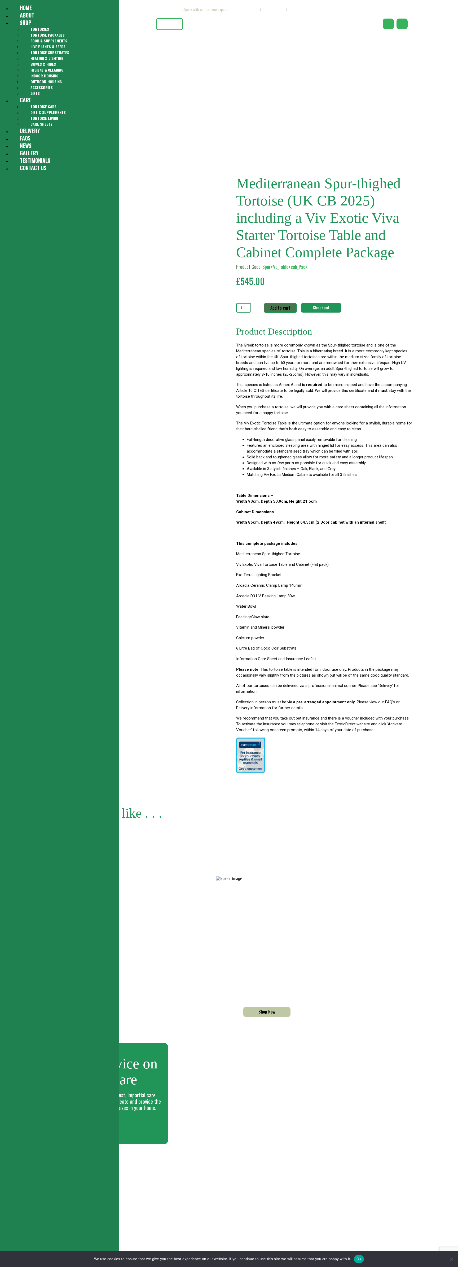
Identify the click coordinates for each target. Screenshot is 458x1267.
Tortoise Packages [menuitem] (47, 35)
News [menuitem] (26, 146)
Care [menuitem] (25, 100)
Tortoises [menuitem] (39, 29)
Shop (169, 23)
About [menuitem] (27, 15)
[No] (451, 1259)
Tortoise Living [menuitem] (44, 118)
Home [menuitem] (26, 8)
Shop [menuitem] (26, 23)
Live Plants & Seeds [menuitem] (47, 46)
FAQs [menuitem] (25, 138)
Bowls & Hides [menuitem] (43, 64)
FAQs (283, 23)
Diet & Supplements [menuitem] (48, 112)
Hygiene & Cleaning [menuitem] (46, 70)
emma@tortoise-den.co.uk (173, 1182)
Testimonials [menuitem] (35, 160)
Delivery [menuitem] (30, 131)
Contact (322, 23)
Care (205, 23)
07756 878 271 (245, 9)
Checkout (321, 307)
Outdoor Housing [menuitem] (46, 81)
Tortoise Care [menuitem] (43, 106)
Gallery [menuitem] (29, 153)
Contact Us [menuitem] (33, 168)
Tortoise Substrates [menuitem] (49, 52)
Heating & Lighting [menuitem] (46, 58)
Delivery (244, 23)
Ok (358, 1259)
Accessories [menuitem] (41, 87)
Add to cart (280, 308)
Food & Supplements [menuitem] (48, 40)
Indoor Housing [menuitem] (44, 75)
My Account (273, 9)
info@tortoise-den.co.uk (171, 1175)
